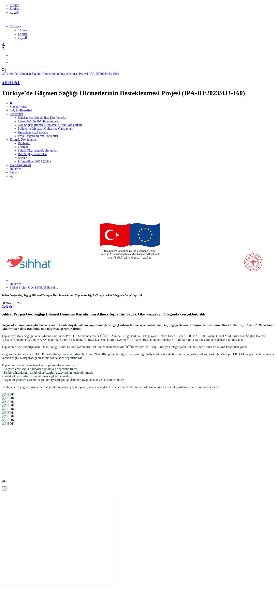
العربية (14, 12)
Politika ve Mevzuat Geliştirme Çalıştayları (45, 128)
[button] (16, 26)
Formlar (23, 147)
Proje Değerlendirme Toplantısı (38, 136)
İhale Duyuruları (20, 165)
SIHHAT (11, 82)
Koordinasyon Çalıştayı (33, 132)
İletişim (14, 172)
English (14, 8)
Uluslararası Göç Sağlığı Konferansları (42, 117)
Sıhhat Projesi (18, 106)
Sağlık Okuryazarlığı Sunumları (38, 150)
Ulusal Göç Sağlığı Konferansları (39, 121)
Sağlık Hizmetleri (21, 110)
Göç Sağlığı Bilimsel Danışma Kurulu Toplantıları (50, 125)
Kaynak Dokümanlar (23, 139)
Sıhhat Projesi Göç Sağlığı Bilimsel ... (34, 287)
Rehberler (24, 143)
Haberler (15, 168)
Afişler (22, 157)
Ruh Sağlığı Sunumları (32, 154)
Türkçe (14, 5)
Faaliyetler (16, 114)
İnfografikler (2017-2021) (34, 161)
